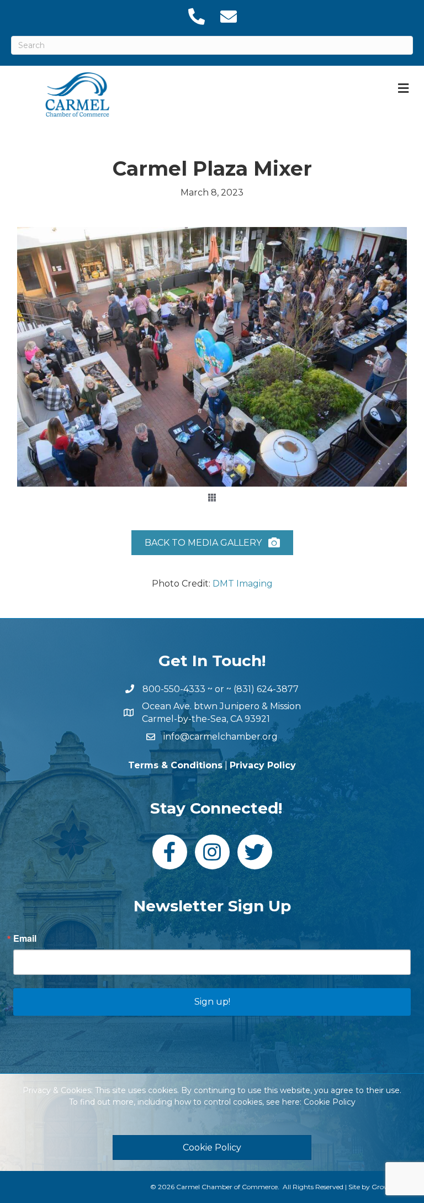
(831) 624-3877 (266, 689)
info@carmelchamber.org (220, 736)
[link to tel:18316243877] (196, 16)
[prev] (38, 372)
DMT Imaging (243, 583)
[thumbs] (212, 498)
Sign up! (212, 1001)
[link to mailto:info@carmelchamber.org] (228, 16)
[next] (385, 372)
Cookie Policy (330, 1102)
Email (24, 938)
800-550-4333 (173, 689)
